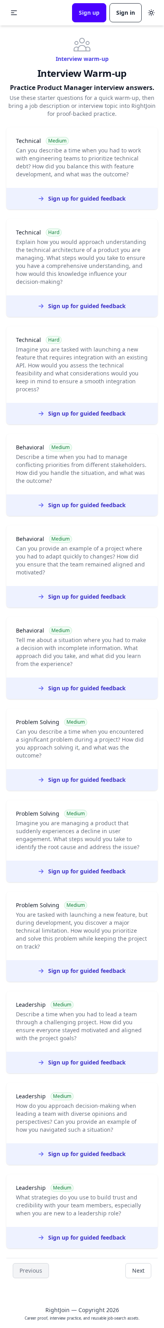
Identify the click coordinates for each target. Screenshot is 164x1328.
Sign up (89, 12)
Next (138, 1270)
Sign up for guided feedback (87, 198)
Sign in (125, 12)
